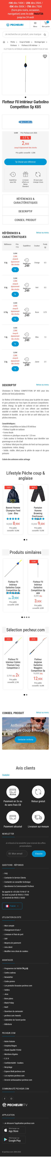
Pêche (12, 42)
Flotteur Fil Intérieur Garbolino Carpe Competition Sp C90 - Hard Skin (38, 665)
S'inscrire (39, 857)
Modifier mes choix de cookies (16, 955)
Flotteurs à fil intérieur (29, 45)
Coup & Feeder (25, 42)
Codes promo (9, 985)
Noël (6, 1010)
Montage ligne (40, 42)
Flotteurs (13, 45)
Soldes (7, 993)
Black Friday (9, 1006)
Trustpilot (5, 778)
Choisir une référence (26, 162)
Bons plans (8, 1002)
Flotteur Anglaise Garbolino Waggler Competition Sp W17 (13, 665)
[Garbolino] (25, 122)
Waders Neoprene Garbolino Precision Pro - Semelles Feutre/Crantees (38, 510)
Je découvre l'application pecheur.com (19, 1126)
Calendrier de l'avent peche (15, 1023)
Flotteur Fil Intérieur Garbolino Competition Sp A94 (38, 588)
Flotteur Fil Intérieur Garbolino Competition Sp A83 (13, 588)
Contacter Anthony (25, 743)
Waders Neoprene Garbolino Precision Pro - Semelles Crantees (13, 510)
